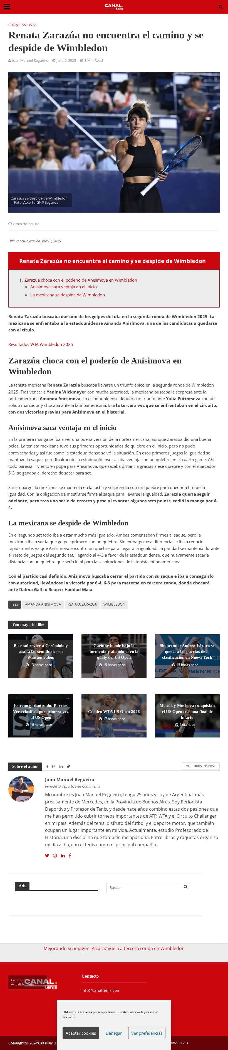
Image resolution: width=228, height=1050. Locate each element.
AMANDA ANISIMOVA (43, 604)
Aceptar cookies (81, 1033)
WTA (32, 24)
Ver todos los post (200, 766)
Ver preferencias (146, 1033)
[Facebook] (70, 855)
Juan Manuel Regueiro (30, 60)
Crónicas (17, 24)
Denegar (114, 1033)
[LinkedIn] (63, 855)
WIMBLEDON (114, 604)
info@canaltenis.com (100, 990)
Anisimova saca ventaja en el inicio (63, 286)
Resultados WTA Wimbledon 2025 (40, 344)
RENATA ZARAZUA (82, 604)
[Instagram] (55, 855)
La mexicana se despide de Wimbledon (67, 294)
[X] (47, 855)
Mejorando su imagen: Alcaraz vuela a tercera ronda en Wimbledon (114, 948)
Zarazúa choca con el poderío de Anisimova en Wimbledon (80, 280)
